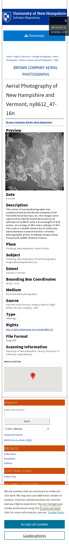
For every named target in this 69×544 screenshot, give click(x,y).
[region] (34, 514)
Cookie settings (50, 508)
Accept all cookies (34, 524)
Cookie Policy (56, 512)
